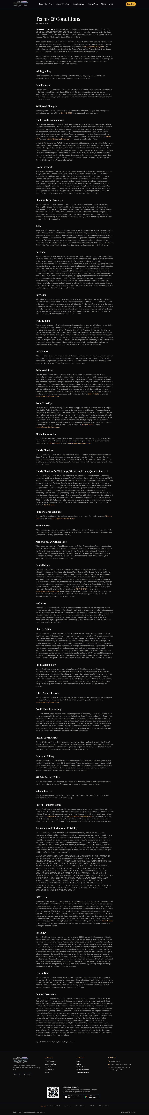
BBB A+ (67, 1106)
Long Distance (78, 4)
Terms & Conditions (83, 1072)
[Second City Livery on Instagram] (15, 1074)
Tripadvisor (104, 1106)
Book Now (131, 4)
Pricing (103, 4)
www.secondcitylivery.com (93, 47)
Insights (79, 1064)
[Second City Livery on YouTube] (29, 1074)
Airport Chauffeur (63, 4)
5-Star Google (53, 1106)
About (111, 4)
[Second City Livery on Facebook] (19, 1074)
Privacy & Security (83, 1070)
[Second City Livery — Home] (20, 4)
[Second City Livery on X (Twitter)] (24, 1074)
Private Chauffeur (45, 4)
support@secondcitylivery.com (58, 139)
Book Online (81, 1067)
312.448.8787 (115, 1061)
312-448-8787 (66, 113)
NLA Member (80, 1106)
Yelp (92, 1106)
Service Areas (93, 4)
